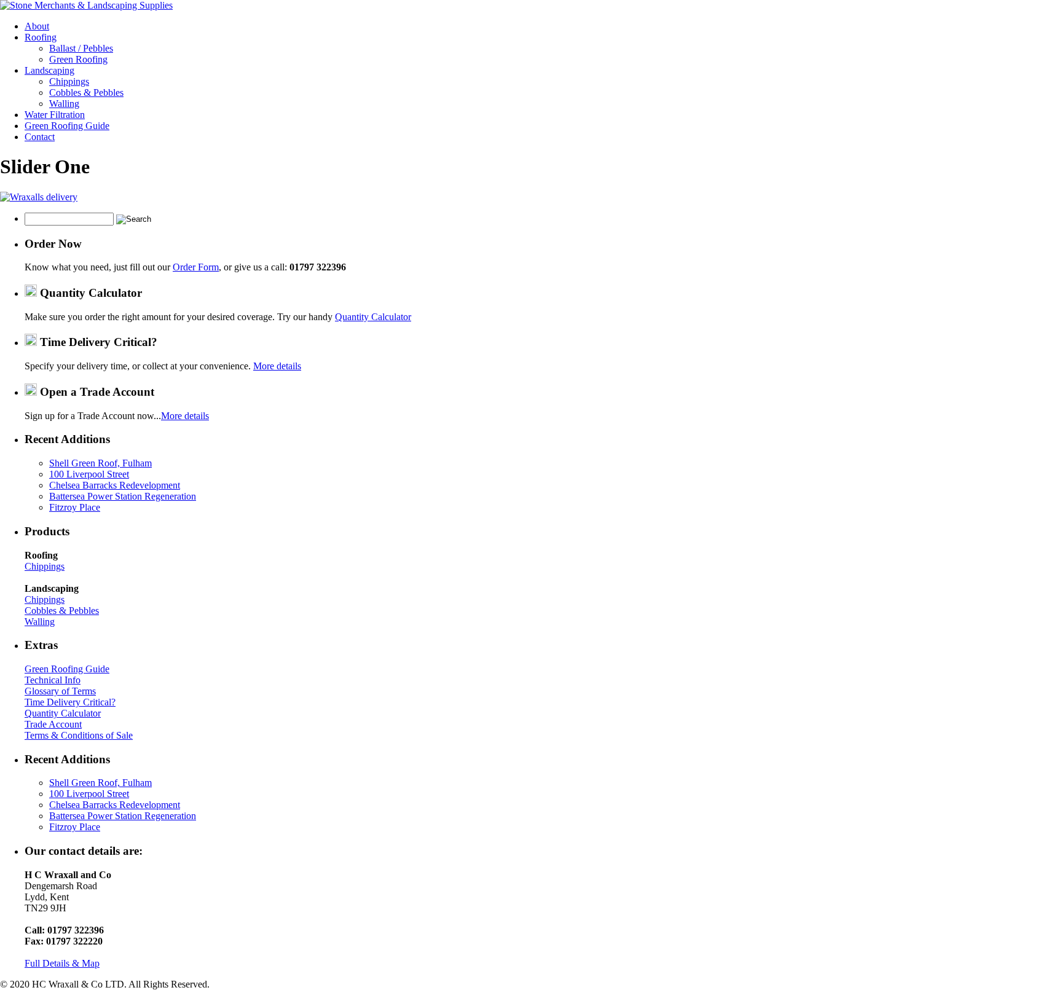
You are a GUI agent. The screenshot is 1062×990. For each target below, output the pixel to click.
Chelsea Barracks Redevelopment (114, 485)
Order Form (196, 267)
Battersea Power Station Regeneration (122, 496)
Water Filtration (55, 114)
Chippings (69, 81)
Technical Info (53, 680)
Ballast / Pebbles (81, 48)
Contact (40, 137)
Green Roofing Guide (67, 125)
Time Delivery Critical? (70, 702)
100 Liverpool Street (89, 474)
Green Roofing (78, 59)
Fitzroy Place (74, 507)
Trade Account (53, 724)
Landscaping (49, 70)
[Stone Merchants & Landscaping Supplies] (86, 5)
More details (277, 366)
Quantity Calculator (373, 317)
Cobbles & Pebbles (86, 92)
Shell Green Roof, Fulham (100, 463)
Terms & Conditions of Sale (79, 735)
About (37, 26)
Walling (64, 103)
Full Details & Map (62, 963)
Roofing (41, 37)
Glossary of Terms (60, 691)
